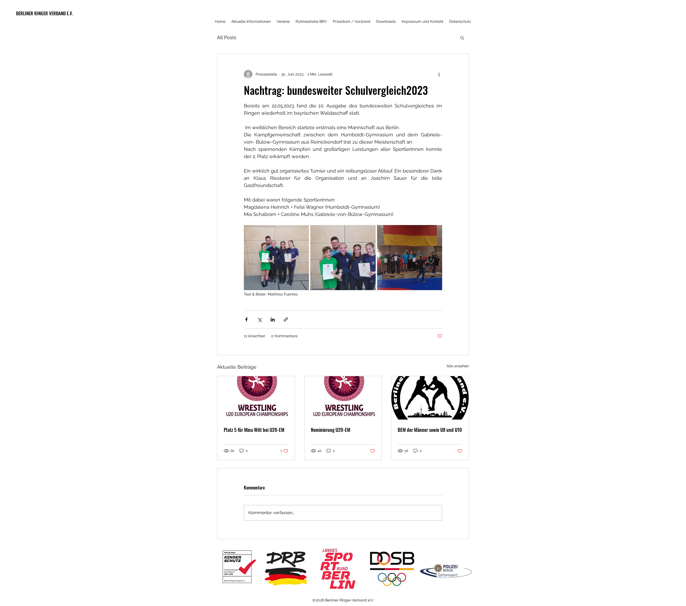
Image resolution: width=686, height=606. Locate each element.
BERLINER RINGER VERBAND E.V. (44, 13)
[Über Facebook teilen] (246, 319)
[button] (462, 37)
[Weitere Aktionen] (439, 74)
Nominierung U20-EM (330, 429)
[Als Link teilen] (285, 319)
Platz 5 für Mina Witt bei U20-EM (254, 429)
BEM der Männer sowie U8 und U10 (430, 429)
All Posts (226, 37)
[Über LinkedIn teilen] (272, 319)
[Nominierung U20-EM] (343, 398)
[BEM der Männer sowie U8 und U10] (430, 398)
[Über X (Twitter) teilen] (259, 319)
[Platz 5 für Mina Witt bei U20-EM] (256, 398)
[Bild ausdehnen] (276, 257)
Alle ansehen (457, 366)
